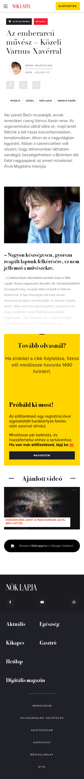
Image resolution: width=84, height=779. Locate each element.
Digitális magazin (25, 680)
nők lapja (45, 100)
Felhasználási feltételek (42, 718)
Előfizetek (68, 6)
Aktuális (41, 22)
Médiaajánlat (41, 754)
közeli (30, 100)
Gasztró (48, 642)
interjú (15, 100)
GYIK (42, 766)
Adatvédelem (42, 730)
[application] (42, 508)
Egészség (49, 623)
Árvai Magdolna (39, 65)
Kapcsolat (42, 742)
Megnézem (42, 455)
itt (71, 444)
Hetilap (14, 661)
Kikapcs (15, 642)
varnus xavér (66, 100)
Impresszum (42, 705)
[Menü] (5, 6)
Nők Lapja (21, 6)
